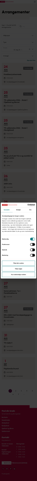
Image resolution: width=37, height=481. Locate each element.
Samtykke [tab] (7, 210)
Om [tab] (30, 210)
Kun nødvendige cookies (18, 274)
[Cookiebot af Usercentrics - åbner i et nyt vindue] (27, 205)
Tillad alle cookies (18, 263)
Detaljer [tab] (18, 210)
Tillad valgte (18, 269)
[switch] (32, 244)
